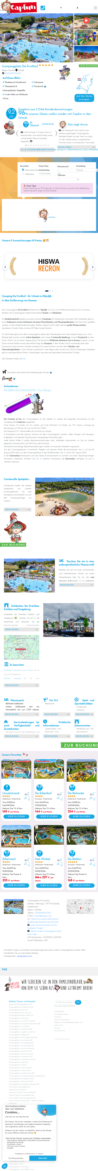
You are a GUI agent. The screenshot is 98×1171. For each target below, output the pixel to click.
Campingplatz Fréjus (16, 1164)
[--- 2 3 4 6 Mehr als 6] (68, 170)
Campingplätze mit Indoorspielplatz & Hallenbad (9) (27, 1076)
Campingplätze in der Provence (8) (21, 1054)
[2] (50, 291)
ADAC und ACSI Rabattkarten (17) (20, 1004)
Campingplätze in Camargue (19, 1167)
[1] (46, 291)
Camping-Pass (59, 1011)
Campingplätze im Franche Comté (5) (22, 1021)
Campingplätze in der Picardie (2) (20, 1051)
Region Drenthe (8, 70)
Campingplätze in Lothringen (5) (20, 1068)
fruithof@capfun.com (43, 916)
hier (23, 359)
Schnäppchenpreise (61, 1014)
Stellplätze (29, 174)
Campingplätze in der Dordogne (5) (21, 1046)
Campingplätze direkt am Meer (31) (21, 1015)
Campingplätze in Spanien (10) (19, 1070)
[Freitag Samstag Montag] (87, 170)
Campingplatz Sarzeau (17, 1161)
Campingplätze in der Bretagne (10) (21, 1043)
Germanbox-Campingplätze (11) (19, 1087)
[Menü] (95, 7)
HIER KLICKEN (16, 817)
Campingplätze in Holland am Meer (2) (22, 1059)
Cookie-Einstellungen (61, 1020)
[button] (17, 133)
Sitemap (57, 1028)
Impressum (58, 1017)
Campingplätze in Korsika (18, 1065)
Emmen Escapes (12, 678)
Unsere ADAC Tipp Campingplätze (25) (22, 1098)
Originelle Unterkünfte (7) (18, 1090)
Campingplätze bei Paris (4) (18, 1010)
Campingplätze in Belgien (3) (19, 1035)
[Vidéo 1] (86, 21)
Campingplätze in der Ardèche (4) (20, 1040)
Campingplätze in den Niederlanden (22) (23, 1037)
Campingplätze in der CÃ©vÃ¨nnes (21, 1169)
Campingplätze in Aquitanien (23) (20, 1029)
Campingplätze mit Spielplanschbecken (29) (24, 1084)
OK (78, 1002)
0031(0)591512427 (13, 73)
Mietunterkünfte (31, 170)
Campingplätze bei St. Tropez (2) (20, 1013)
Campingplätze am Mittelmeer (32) (21, 1007)
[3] (52, 291)
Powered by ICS (59, 1031)
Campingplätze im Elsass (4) (18, 1018)
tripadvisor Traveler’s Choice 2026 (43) (22, 1092)
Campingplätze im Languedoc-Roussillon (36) (24, 1024)
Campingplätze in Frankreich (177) (20, 1056)
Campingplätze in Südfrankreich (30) (21, 1073)
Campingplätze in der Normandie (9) (21, 1048)
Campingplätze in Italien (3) (18, 1062)
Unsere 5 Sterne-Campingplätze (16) (21, 1095)
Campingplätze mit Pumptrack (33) (21, 1081)
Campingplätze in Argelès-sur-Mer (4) (22, 1032)
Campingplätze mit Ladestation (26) (21, 1078)
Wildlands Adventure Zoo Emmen (18, 670)
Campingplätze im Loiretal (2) (19, 1026)
